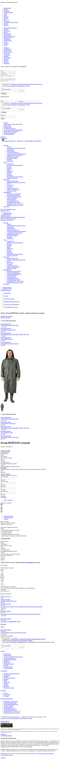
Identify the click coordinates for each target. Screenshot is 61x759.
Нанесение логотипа (9, 677)
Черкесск (6, 59)
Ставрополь (7, 54)
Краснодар (7, 11)
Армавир (6, 43)
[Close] (1, 114)
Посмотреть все (5, 452)
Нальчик (6, 56)
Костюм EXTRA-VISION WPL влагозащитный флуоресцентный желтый (20, 614)
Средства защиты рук (9, 658)
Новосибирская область (10, 28)
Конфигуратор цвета (9, 141)
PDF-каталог (20, 141)
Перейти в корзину (6, 317)
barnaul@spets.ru (7, 213)
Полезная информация (7, 698)
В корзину (3, 496)
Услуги (6, 693)
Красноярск (7, 30)
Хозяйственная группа (10, 659)
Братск (5, 32)
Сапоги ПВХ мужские (7, 339)
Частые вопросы (8, 707)
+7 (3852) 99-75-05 (6, 214)
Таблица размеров (5, 474)
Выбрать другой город (7, 220)
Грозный (6, 62)
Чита (5, 19)
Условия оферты (5, 721)
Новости (6, 683)
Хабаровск (7, 21)
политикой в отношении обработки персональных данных (26, 84)
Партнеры (6, 686)
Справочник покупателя (10, 710)
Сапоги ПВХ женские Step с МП (10, 325)
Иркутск (6, 16)
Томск (5, 13)
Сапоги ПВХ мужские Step (8, 330)
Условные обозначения (10, 703)
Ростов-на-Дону (8, 52)
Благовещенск (8, 35)
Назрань (6, 60)
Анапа (5, 45)
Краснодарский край (9, 36)
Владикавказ (7, 57)
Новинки (3, 137)
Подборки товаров (9, 664)
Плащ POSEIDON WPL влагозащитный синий (13, 632)
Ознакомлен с (24, 639)
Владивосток (7, 33)
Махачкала (7, 63)
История (6, 676)
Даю (17, 640)
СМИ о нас (7, 682)
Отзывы (6, 519)
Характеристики (8, 517)
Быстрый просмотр (6, 324)
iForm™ (6, 665)
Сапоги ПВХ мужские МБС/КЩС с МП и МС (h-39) (15, 334)
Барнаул (6, 9)
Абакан (6, 23)
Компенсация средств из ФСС (12, 712)
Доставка (6, 696)
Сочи (5, 42)
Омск (5, 15)
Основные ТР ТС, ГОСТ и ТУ (12, 711)
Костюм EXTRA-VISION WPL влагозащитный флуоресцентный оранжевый (21, 606)
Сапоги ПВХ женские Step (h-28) (10, 343)
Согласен (3, 757)
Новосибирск (7, 8)
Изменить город (5, 210)
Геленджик (7, 39)
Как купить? (7, 694)
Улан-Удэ (6, 25)
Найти (2, 118)
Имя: (2, 101)
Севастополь (7, 50)
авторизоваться (30, 562)
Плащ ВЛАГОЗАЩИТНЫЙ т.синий (10, 621)
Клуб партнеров (8, 668)
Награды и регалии (9, 687)
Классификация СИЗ (9, 708)
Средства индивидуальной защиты (13, 656)
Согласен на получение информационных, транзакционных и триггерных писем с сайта (28, 642)
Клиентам (3, 690)
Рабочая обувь (7, 655)
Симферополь (7, 49)
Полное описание (8, 516)
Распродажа (4, 138)
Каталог (3, 651)
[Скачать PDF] (30, 448)
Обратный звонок (5, 215)
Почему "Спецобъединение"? (12, 673)
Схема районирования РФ (11, 704)
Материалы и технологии (11, 701)
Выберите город (11, 209)
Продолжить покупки (6, 316)
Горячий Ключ (8, 40)
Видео (5, 680)
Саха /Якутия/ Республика (11, 22)
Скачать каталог (8, 666)
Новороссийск (8, 38)
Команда (6, 679)
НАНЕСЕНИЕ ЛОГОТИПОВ (32, 141)
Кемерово (6, 47)
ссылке (30, 746)
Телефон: (21, 101)
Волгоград (7, 53)
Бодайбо (6, 18)
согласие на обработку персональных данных (17, 85)
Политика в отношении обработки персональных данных (16, 718)
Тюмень (6, 29)
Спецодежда (7, 654)
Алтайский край (8, 12)
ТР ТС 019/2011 (8, 500)
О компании (4, 671)
